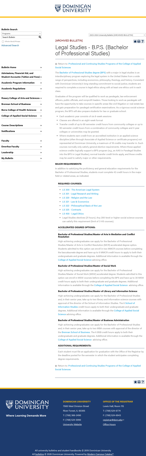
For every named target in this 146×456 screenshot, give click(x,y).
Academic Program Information (18, 82)
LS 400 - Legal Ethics (73, 213)
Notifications (8, 131)
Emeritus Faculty (10, 146)
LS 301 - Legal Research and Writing (80, 193)
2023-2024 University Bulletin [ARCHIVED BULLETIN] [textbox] (111, 35)
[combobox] (117, 35)
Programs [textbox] (6, 33)
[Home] (73, 8)
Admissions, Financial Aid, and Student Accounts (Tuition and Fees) (20, 74)
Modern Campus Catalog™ (100, 454)
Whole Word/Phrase (12, 41)
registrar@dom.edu (113, 419)
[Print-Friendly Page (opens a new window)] (138, 41)
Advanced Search (10, 45)
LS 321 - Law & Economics (75, 201)
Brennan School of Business (16, 104)
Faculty (5, 140)
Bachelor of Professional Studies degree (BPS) (82, 72)
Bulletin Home (8, 67)
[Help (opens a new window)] (142, 41)
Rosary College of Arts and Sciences (20, 98)
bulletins (39, 454)
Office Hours (109, 424)
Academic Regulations (13, 88)
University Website (72, 424)
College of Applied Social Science (19, 115)
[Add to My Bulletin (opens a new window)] (135, 41)
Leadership (7, 152)
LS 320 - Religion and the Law (77, 197)
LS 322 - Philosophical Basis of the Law (82, 205)
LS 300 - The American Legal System (81, 189)
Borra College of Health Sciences (18, 109)
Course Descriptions (12, 125)
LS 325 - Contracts (71, 209)
